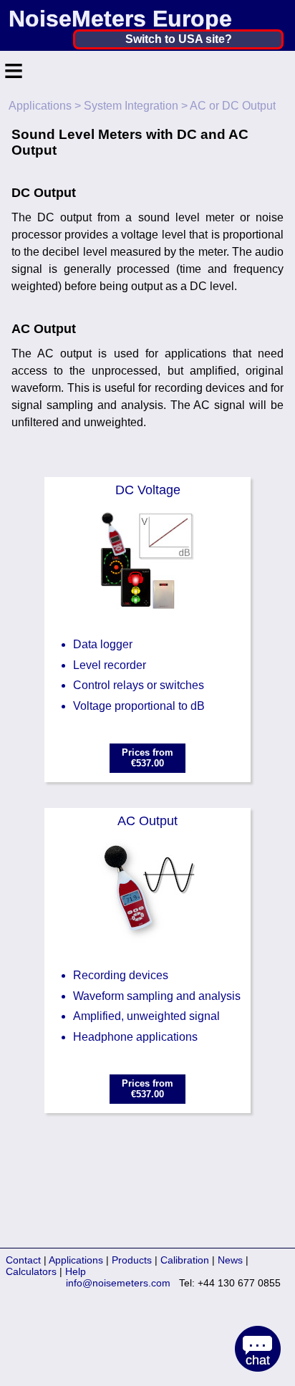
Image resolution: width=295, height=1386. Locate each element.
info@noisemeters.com (118, 1283)
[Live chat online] (258, 1349)
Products (132, 1260)
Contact (23, 1260)
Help (75, 1271)
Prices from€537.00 (147, 758)
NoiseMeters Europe (120, 19)
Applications (40, 106)
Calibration (184, 1260)
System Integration (131, 106)
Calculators (31, 1271)
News (230, 1260)
